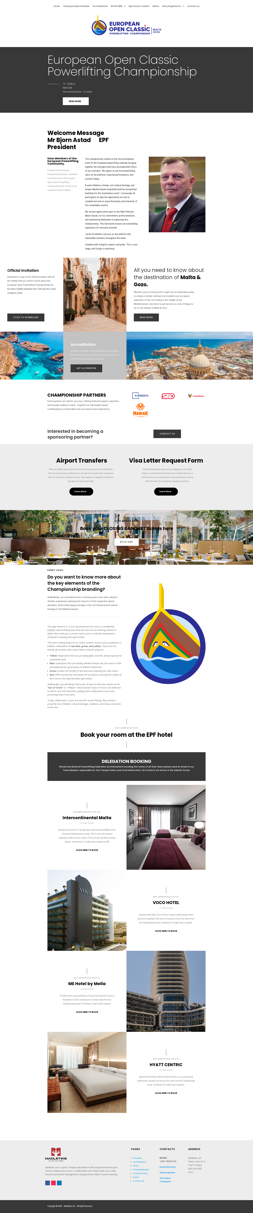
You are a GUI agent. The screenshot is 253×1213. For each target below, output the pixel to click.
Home (57, 6)
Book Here (126, 541)
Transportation (140, 1173)
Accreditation (100, 6)
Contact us (193, 6)
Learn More (80, 491)
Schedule (137, 1158)
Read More (75, 101)
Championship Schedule (76, 6)
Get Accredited (86, 368)
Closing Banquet (141, 1169)
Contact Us (138, 1181)
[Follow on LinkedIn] (59, 1183)
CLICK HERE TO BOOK (87, 850)
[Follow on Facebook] (47, 1183)
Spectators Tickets (139, 6)
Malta (156, 6)
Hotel (135, 1165)
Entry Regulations (171, 6)
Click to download (25, 317)
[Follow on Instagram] (53, 1183)
